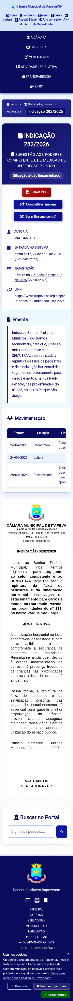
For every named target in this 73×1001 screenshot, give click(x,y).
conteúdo (28, 15)
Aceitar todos (57, 994)
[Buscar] (61, 831)
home (13, 15)
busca (58, 15)
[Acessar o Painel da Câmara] (28, 900)
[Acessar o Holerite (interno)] (45, 900)
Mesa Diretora (36, 926)
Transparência (38, 76)
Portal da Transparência (37, 948)
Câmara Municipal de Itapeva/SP (39, 6)
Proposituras (14, 112)
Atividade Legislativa (38, 66)
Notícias (36, 915)
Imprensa (38, 47)
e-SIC (38, 86)
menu (44, 15)
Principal (36, 909)
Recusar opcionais (53, 986)
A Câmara (38, 37)
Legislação (36, 931)
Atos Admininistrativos (36, 942)
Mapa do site (44, 24)
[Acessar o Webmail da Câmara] (37, 900)
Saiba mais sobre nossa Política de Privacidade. (34, 975)
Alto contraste (51, 19)
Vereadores (38, 57)
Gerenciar (21, 986)
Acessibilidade (27, 19)
